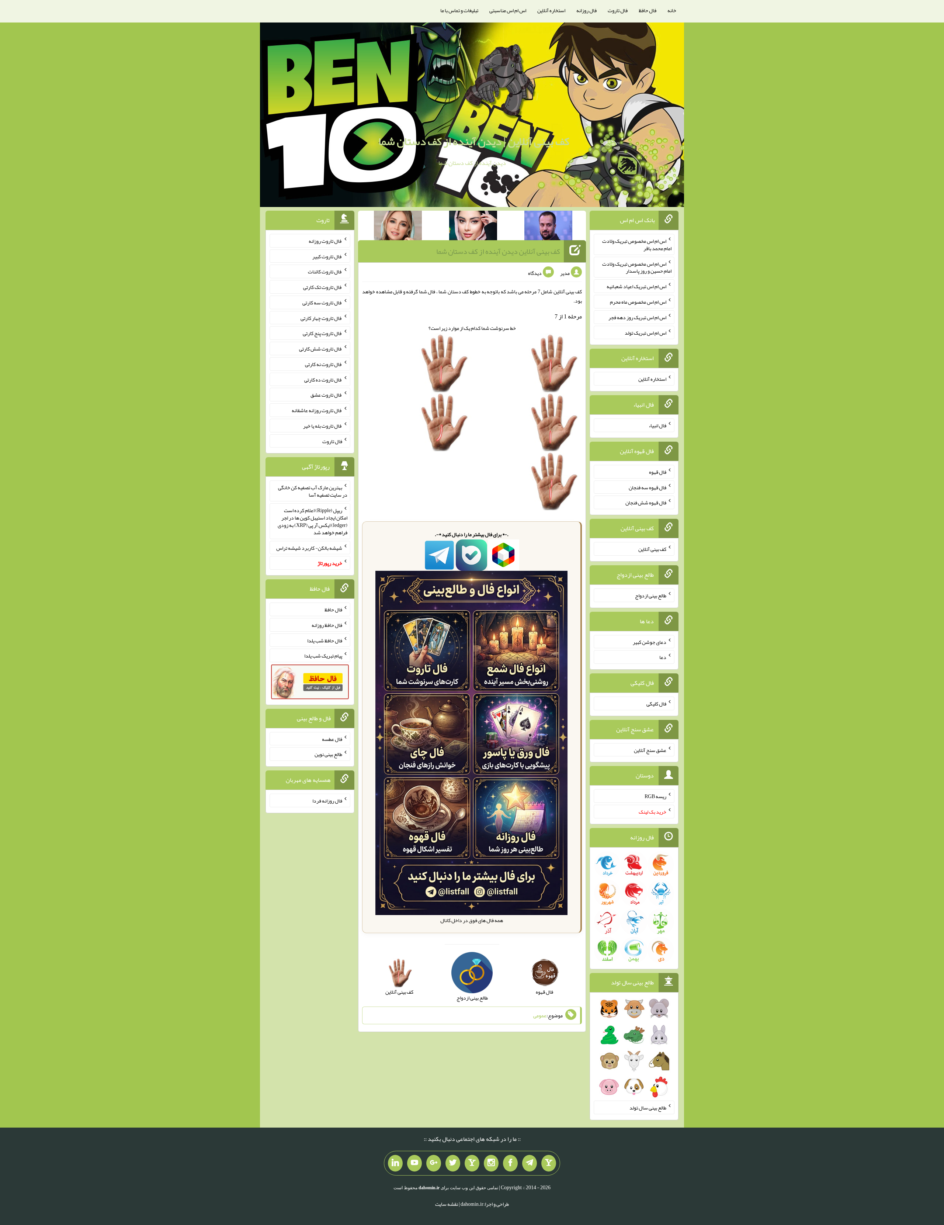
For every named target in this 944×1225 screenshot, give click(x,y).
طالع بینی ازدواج (650, 595)
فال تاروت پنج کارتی (322, 333)
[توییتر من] (452, 1163)
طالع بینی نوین (328, 754)
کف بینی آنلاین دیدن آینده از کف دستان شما (498, 251)
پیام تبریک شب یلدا (323, 656)
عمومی (539, 1015)
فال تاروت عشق (326, 395)
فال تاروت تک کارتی (322, 287)
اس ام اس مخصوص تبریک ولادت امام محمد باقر (636, 244)
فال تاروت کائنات (325, 271)
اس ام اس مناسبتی (507, 10)
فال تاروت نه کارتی (323, 364)
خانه (671, 10)
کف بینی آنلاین (652, 549)
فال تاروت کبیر (327, 256)
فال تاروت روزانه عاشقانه (317, 410)
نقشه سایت (446, 1204)
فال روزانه (586, 10)
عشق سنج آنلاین (650, 750)
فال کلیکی (656, 703)
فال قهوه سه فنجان (647, 487)
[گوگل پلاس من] (433, 1163)
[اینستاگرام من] (491, 1163)
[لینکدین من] (395, 1163)
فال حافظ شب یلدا (324, 640)
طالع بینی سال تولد (647, 1107)
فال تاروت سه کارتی (322, 302)
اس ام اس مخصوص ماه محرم (638, 302)
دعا (662, 657)
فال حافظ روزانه (327, 625)
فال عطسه (332, 739)
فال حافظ (647, 10)
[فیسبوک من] (510, 1163)
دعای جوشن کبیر (649, 641)
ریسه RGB (655, 796)
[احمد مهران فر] (548, 227)
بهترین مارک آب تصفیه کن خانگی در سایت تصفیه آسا (312, 491)
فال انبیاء (657, 425)
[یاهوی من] (548, 1163)
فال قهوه (657, 472)
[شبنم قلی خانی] (398, 227)
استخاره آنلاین (551, 10)
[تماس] (472, 1163)
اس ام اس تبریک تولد (645, 332)
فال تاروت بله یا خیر (322, 426)
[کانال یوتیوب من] (414, 1163)
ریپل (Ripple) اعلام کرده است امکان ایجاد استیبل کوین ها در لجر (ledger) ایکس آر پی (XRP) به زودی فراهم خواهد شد (312, 521)
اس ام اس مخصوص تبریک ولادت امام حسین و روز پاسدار (636, 267)
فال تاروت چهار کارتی (321, 318)
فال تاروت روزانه (325, 241)
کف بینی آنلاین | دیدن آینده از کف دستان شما (473, 141)
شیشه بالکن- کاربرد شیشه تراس (309, 547)
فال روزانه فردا (327, 801)
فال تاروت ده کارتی (323, 379)
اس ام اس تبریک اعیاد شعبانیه (636, 286)
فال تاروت (618, 10)
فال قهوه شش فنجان (645, 502)
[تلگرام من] (529, 1163)
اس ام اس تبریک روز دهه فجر (637, 317)
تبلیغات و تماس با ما (459, 10)
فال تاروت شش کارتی (320, 349)
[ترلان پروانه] (473, 227)
